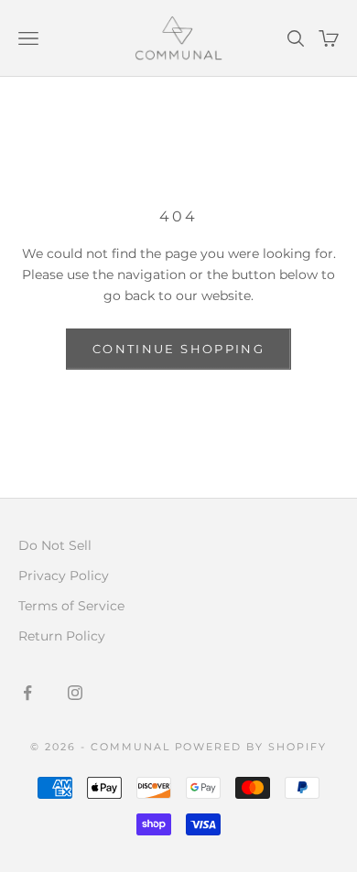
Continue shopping (178, 348)
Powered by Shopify (251, 746)
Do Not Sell (55, 545)
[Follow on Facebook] (27, 693)
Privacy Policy (63, 575)
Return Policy (61, 636)
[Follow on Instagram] (75, 693)
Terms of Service (71, 605)
